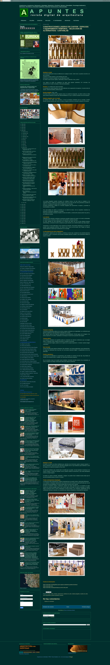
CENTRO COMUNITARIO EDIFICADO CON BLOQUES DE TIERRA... (29, 195)
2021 (22, 204)
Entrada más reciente (48, 606)
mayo (23, 142)
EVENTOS (39, 20)
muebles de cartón (84, 593)
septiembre (24, 136)
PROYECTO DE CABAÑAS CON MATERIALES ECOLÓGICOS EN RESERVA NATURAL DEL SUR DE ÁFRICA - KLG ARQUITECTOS (31, 479)
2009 (22, 223)
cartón (52, 593)
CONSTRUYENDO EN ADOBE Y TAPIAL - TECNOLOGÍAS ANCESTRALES (31, 410)
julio (23, 139)
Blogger (71, 656)
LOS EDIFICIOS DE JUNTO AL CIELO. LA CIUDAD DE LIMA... (29, 165)
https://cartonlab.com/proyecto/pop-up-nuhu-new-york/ (55, 587)
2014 (22, 215)
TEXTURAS (76, 20)
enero (23, 202)
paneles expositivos (55, 595)
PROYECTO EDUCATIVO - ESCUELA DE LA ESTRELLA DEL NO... (29, 152)
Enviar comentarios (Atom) (69, 610)
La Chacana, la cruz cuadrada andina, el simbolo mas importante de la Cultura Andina (32, 457)
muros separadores (47, 595)
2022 (22, 130)
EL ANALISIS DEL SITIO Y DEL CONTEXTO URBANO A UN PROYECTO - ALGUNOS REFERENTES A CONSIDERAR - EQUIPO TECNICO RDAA (31, 419)
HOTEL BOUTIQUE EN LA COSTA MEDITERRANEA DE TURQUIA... (28, 183)
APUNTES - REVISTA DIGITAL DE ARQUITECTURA (32, 3)
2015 (22, 213)
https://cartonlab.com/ (48, 586)
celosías (55, 593)
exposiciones (60, 593)
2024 (22, 127)
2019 (22, 207)
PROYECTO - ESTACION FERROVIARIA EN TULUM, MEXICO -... (29, 154)
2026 (22, 124)
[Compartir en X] (48, 592)
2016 (22, 212)
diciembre (24, 131)
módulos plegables (76, 593)
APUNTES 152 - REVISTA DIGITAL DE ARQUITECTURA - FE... (29, 149)
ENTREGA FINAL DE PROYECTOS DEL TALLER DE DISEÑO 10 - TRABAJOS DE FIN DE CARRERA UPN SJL (32, 441)
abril (23, 144)
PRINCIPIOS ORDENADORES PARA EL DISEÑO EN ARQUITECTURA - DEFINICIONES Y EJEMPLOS (32, 539)
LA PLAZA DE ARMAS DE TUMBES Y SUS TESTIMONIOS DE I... (29, 168)
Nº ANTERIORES (57, 20)
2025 (22, 125)
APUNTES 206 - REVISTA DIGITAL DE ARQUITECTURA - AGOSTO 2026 (28, 87)
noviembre (24, 133)
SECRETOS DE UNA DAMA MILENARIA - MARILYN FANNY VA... (29, 163)
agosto (23, 138)
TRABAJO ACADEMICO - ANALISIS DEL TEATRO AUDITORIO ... (29, 189)
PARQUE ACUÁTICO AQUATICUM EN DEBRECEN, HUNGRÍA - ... (29, 158)
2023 (22, 128)
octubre (23, 134)
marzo (23, 145)
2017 (22, 210)
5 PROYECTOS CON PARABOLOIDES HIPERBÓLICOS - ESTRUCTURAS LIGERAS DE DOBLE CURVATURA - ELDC (32, 564)
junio (23, 141)
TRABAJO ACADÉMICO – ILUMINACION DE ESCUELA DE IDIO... (28, 186)
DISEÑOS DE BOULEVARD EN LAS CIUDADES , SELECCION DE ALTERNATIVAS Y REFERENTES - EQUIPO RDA (31, 531)
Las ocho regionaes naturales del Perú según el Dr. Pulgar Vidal (32, 465)
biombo (48, 593)
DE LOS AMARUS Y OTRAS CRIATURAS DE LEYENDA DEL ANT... (29, 160)
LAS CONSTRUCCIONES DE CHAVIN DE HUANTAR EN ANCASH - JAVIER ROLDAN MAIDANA (32, 434)
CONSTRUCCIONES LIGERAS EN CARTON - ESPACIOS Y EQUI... (28, 200)
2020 (22, 206)
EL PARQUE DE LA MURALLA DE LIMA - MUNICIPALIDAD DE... (29, 170)
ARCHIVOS (67, 20)
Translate (52, 616)
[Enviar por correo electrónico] (46, 592)
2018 (22, 209)
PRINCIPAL (23, 20)
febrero (23, 147)
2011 (22, 220)
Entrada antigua (86, 606)
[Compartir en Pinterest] (50, 592)
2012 (22, 218)
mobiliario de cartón (68, 593)
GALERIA (32, 20)
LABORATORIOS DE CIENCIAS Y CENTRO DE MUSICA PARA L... (28, 180)
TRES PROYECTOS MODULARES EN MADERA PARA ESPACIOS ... (29, 198)
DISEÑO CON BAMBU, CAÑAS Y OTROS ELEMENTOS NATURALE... (29, 175)
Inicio (68, 606)
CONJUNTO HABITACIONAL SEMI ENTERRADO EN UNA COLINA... (28, 178)
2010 (22, 221)
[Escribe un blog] (47, 592)
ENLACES (47, 20)
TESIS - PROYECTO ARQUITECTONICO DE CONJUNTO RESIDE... (29, 192)
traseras (61, 595)
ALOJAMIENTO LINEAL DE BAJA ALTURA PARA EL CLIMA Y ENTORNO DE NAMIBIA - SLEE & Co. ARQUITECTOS (32, 501)
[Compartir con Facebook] (49, 592)
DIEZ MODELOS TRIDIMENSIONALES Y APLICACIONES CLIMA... (29, 173)
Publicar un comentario (49, 601)
